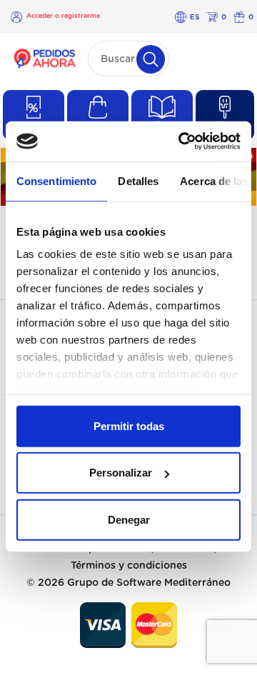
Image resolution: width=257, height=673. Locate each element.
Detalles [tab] (138, 180)
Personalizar (120, 473)
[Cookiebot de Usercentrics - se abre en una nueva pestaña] (181, 141)
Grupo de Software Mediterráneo (149, 583)
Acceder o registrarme (63, 16)
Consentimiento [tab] (56, 180)
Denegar (129, 519)
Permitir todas (129, 425)
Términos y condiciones (129, 566)
